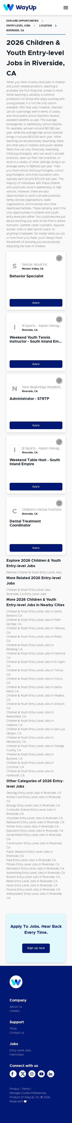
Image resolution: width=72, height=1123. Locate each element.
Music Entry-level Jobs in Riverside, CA (31, 885)
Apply (36, 303)
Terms (25, 1089)
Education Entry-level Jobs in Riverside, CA (34, 830)
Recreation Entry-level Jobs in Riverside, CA (35, 868)
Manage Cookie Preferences (28, 1093)
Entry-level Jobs (18, 25)
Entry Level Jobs (20, 1050)
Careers (15, 1011)
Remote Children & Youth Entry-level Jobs (34, 572)
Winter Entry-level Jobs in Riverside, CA (32, 826)
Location (45, 25)
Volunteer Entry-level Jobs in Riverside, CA (34, 818)
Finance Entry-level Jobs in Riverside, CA (33, 889)
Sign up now (36, 948)
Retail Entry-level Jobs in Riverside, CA (31, 881)
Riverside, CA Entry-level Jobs (26, 594)
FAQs (13, 1028)
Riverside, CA (15, 30)
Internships (17, 1054)
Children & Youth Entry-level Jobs (28, 590)
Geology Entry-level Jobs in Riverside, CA (33, 793)
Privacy (14, 1089)
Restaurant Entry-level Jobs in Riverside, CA (35, 822)
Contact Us (17, 1032)
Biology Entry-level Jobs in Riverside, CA (33, 805)
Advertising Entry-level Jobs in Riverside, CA (35, 872)
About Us (16, 1006)
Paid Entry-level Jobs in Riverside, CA (31, 860)
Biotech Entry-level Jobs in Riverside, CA (33, 877)
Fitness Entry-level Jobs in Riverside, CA (32, 864)
